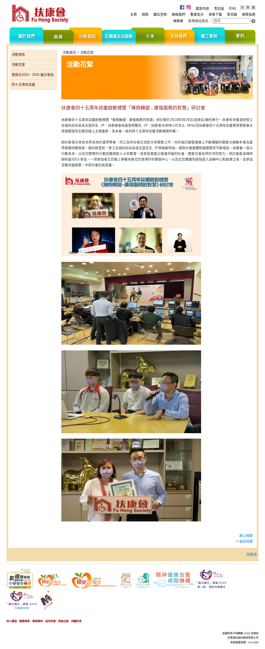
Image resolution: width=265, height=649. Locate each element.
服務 (58, 35)
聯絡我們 (178, 14)
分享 (150, 35)
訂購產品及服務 (119, 35)
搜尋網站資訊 (198, 21)
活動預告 (18, 54)
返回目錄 (246, 541)
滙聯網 (178, 21)
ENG (232, 8)
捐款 (145, 14)
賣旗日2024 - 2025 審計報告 (33, 75)
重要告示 (197, 14)
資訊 (240, 35)
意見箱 (232, 14)
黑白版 (219, 8)
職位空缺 (160, 14)
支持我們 (179, 35)
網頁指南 (248, 14)
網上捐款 (246, 535)
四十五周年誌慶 (23, 84)
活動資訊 (87, 35)
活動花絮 (18, 65)
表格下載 (215, 14)
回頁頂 (252, 554)
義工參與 (210, 35)
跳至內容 (202, 8)
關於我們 (26, 35)
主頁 (133, 14)
